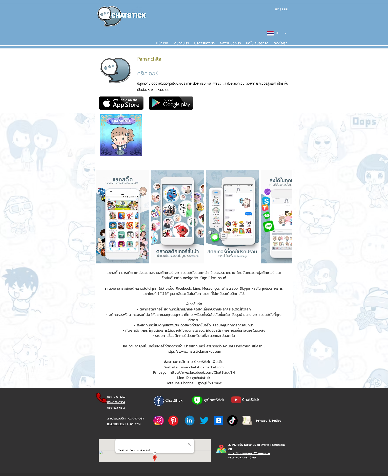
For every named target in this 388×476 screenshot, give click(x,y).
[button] (204, 43)
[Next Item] (284, 217)
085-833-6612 (116, 408)
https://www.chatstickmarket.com (194, 351)
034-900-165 (116, 424)
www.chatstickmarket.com (202, 367)
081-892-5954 (116, 402)
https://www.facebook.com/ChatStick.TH (202, 372)
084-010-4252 (116, 397)
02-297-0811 (136, 418)
